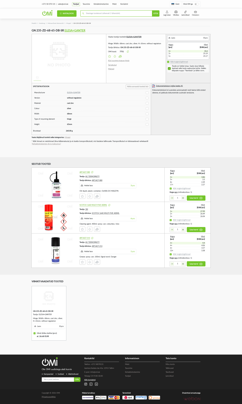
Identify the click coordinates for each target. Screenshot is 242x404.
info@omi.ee (95, 372)
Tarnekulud (112, 65)
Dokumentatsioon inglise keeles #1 (169, 86)
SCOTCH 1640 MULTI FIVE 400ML (93, 205)
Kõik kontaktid (90, 380)
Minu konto (170, 364)
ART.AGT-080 (85, 172)
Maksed (111, 69)
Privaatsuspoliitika (49, 397)
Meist (114, 4)
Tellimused (170, 368)
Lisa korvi (194, 198)
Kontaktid (124, 4)
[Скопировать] (128, 51)
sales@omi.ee (63, 4)
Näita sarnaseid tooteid (137, 87)
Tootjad (76, 4)
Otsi (155, 13)
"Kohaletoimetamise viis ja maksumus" (46, 144)
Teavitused (170, 372)
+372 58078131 (97, 364)
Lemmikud (185, 15)
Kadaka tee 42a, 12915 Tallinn (102, 368)
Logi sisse (167, 15)
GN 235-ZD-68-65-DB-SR (43, 311)
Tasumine (86, 4)
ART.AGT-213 (85, 238)
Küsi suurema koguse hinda (118, 61)
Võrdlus (176, 15)
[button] (175, 4)
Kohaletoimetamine (101, 4)
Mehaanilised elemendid (56, 23)
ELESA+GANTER (75, 30)
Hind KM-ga (188, 4)
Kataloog (68, 13)
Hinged (68, 23)
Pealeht (34, 23)
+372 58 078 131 (48, 4)
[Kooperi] (92, 172)
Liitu (77, 379)
